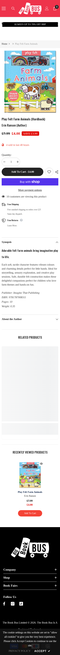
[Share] (55, 172)
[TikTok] (21, 604)
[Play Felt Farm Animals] (30, 475)
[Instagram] (13, 604)
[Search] (13, 8)
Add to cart (30, 513)
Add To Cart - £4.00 (21, 171)
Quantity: (7, 155)
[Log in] (47, 8)
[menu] (4, 8)
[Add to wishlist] (49, 172)
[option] (30, 81)
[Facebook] (4, 604)
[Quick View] (41, 463)
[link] (30, 425)
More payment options (30, 190)
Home (4, 44)
